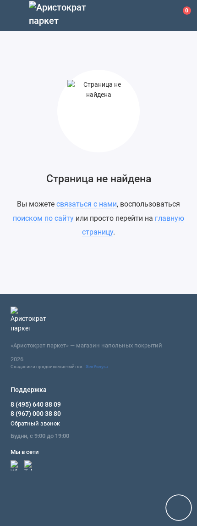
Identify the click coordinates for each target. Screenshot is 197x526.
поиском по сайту (43, 218)
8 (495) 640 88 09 (36, 404)
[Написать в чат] (178, 507)
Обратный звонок (35, 423)
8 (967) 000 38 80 (36, 413)
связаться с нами (86, 204)
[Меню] (15, 15)
